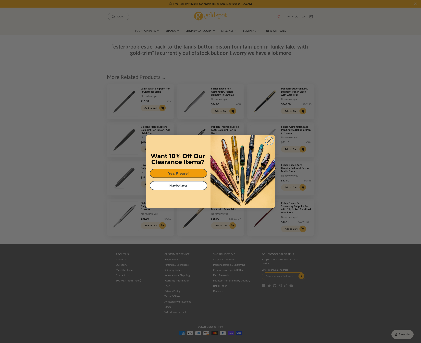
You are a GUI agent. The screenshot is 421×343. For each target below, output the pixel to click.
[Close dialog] (269, 141)
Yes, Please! (178, 173)
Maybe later (178, 185)
